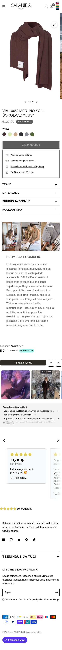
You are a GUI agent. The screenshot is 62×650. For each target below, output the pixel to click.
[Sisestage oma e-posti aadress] (56, 592)
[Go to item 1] (15, 384)
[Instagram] (13, 539)
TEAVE (6, 184)
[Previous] (5, 441)
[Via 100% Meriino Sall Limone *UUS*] (10, 134)
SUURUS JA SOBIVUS (16, 201)
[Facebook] (5, 539)
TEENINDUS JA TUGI (19, 556)
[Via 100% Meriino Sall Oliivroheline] (32, 134)
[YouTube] (21, 540)
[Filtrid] (51, 363)
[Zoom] (54, 25)
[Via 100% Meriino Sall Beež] (15, 134)
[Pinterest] (28, 539)
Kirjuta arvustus (23, 362)
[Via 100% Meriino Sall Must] (21, 134)
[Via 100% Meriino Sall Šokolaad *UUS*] (4, 134)
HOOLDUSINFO (12, 209)
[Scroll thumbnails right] (58, 384)
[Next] (57, 441)
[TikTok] (36, 539)
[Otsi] (46, 6)
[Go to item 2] (45, 384)
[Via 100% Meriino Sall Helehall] (27, 134)
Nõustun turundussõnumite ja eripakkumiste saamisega (32, 599)
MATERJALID (10, 192)
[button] (8, 508)
